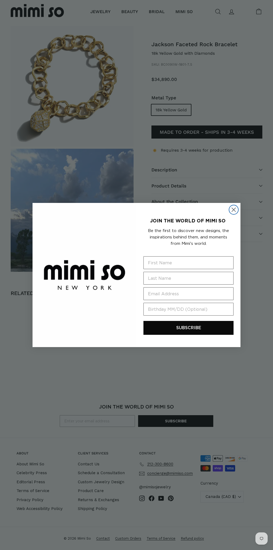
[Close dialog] (233, 209)
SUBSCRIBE (188, 327)
